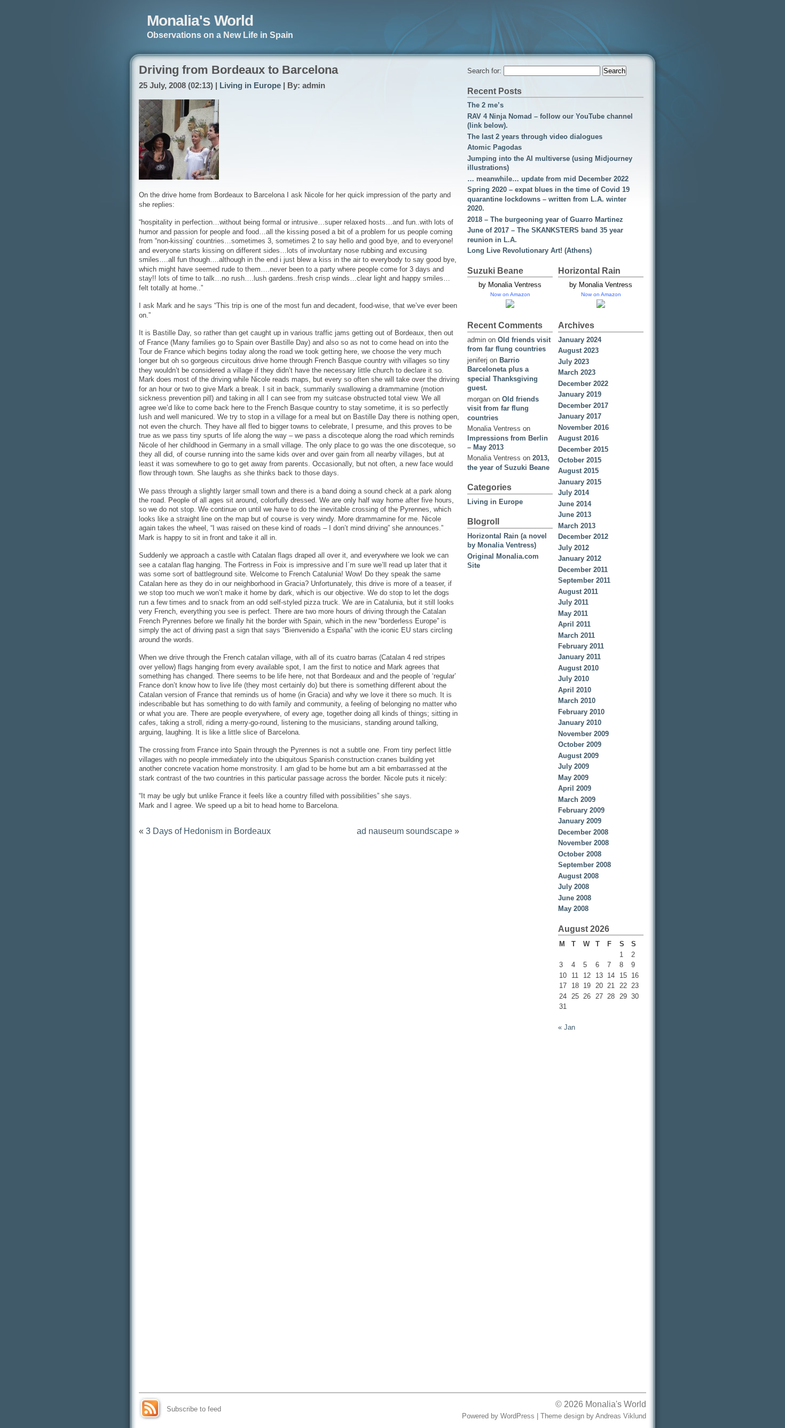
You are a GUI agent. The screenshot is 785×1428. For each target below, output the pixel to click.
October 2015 (579, 460)
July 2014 (573, 493)
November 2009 (583, 734)
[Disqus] (299, 980)
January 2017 (579, 416)
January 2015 (579, 482)
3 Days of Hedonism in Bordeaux (208, 831)
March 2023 (576, 372)
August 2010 (578, 668)
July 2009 (573, 766)
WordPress (517, 1416)
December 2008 (583, 832)
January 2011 (579, 657)
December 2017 (583, 406)
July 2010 (573, 679)
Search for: (484, 71)
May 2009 (573, 778)
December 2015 (583, 449)
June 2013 (574, 515)
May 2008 (573, 909)
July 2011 (573, 602)
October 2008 (579, 854)
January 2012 (579, 558)
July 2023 (573, 362)
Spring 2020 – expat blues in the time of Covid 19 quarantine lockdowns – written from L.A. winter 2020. (548, 199)
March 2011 (576, 635)
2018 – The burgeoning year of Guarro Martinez (545, 219)
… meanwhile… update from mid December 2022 (548, 179)
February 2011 (581, 646)
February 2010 (581, 712)
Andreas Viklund (620, 1416)
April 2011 (574, 624)
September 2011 (584, 580)
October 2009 (579, 744)
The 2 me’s (485, 105)
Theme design (562, 1416)
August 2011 (578, 592)
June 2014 (574, 504)
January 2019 (579, 394)
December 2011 (583, 570)
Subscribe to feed (194, 1409)
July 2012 (573, 548)
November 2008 (583, 843)
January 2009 (579, 821)
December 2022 (583, 384)
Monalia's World (200, 20)
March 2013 (576, 526)
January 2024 (579, 340)
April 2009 (574, 788)
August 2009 (578, 756)
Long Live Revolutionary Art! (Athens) (529, 250)
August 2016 (578, 438)
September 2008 (584, 865)
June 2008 (574, 898)
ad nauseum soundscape (404, 831)
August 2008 (578, 876)
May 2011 (573, 613)
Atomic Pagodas (494, 147)
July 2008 (573, 887)
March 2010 (576, 701)
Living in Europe (250, 85)
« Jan (566, 1027)
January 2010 (579, 723)
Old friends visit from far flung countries (503, 408)
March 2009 (576, 800)
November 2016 (583, 427)
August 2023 (578, 350)
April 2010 (574, 690)
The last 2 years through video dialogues (534, 137)
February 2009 (581, 810)
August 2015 (578, 471)
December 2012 (583, 536)
